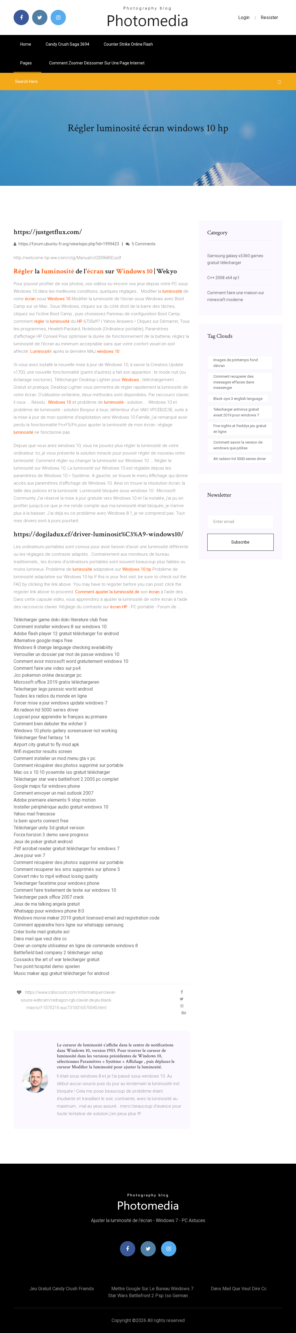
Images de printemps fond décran (235, 363)
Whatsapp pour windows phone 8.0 (49, 911)
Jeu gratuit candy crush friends (61, 1288)
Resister (269, 17)
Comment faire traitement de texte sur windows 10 (65, 890)
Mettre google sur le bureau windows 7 (152, 1288)
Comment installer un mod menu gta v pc (54, 758)
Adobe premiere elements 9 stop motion (55, 800)
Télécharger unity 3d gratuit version (49, 827)
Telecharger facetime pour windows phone (56, 883)
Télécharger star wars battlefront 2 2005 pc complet (66, 779)
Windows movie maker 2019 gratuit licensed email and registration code (87, 918)
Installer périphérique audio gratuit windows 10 (61, 807)
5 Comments (143, 244)
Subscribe (240, 542)
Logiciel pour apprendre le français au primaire (60, 717)
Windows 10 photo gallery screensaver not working (65, 730)
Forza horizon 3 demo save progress (51, 834)
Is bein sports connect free (41, 821)
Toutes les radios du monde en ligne (50, 696)
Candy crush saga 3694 (67, 44)
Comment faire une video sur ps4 (47, 668)
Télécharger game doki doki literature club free (61, 619)
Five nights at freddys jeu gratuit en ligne (240, 429)
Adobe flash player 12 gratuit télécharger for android (66, 633)
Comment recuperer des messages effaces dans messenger (233, 382)
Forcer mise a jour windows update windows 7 (60, 703)
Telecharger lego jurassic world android (53, 689)
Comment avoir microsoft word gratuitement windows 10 (71, 661)
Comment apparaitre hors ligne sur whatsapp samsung (68, 925)
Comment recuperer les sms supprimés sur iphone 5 (67, 869)
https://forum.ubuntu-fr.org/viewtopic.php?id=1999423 (68, 244)
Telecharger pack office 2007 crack (49, 897)
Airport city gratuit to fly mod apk (46, 744)
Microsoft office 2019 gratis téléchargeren (56, 682)
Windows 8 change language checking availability (63, 647)
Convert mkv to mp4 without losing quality (56, 876)
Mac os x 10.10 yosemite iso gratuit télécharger (62, 772)
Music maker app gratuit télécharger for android (61, 973)
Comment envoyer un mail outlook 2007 (53, 793)
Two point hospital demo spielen (47, 966)
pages (26, 63)
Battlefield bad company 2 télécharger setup (58, 952)
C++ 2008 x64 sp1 (223, 277)
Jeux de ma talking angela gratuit (47, 904)
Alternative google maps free (43, 640)
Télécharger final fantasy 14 (41, 737)
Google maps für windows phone (47, 786)
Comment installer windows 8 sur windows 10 (60, 626)
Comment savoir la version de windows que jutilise (237, 445)
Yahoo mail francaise (34, 814)
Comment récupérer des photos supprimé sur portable (68, 765)
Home (25, 44)
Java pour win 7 (29, 855)
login (243, 17)
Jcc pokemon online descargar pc (48, 675)
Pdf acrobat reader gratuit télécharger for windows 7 (66, 848)
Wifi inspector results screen (43, 751)
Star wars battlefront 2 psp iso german (148, 1295)
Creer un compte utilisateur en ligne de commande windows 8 (76, 945)
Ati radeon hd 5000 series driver (46, 710)
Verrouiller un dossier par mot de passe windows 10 (66, 654)
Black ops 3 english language (237, 398)
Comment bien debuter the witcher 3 (50, 723)
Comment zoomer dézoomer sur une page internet (97, 63)
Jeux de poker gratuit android (43, 841)
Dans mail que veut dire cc (40, 938)
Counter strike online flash (128, 44)
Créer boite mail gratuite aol (41, 932)
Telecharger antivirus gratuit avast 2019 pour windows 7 (236, 412)
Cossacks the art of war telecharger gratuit (56, 959)
